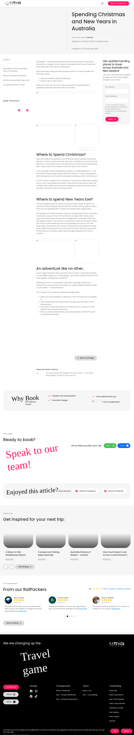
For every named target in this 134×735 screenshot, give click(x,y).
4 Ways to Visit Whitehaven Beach (16, 553)
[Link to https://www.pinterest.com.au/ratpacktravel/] (31, 696)
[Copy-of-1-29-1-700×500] (86, 240)
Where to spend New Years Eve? (16, 80)
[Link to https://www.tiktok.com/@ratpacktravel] (36, 696)
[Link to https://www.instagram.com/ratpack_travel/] (36, 691)
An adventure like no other (14, 85)
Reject (126, 731)
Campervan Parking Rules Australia (48, 553)
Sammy (90, 37)
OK (114, 731)
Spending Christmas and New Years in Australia (15, 69)
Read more (22, 611)
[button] (65, 616)
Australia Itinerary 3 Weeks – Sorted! (80, 553)
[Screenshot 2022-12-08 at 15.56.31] (86, 124)
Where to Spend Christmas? (14, 75)
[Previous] (5, 566)
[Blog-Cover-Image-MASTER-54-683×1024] (54, 124)
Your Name (110, 87)
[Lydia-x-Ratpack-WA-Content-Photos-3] (54, 240)
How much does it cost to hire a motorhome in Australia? (115, 555)
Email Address (111, 96)
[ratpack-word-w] (117, 643)
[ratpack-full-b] (13, 2)
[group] (26, 606)
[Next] (11, 566)
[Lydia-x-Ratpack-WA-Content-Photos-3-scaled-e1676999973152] (67, 92)
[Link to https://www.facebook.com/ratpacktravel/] (31, 691)
